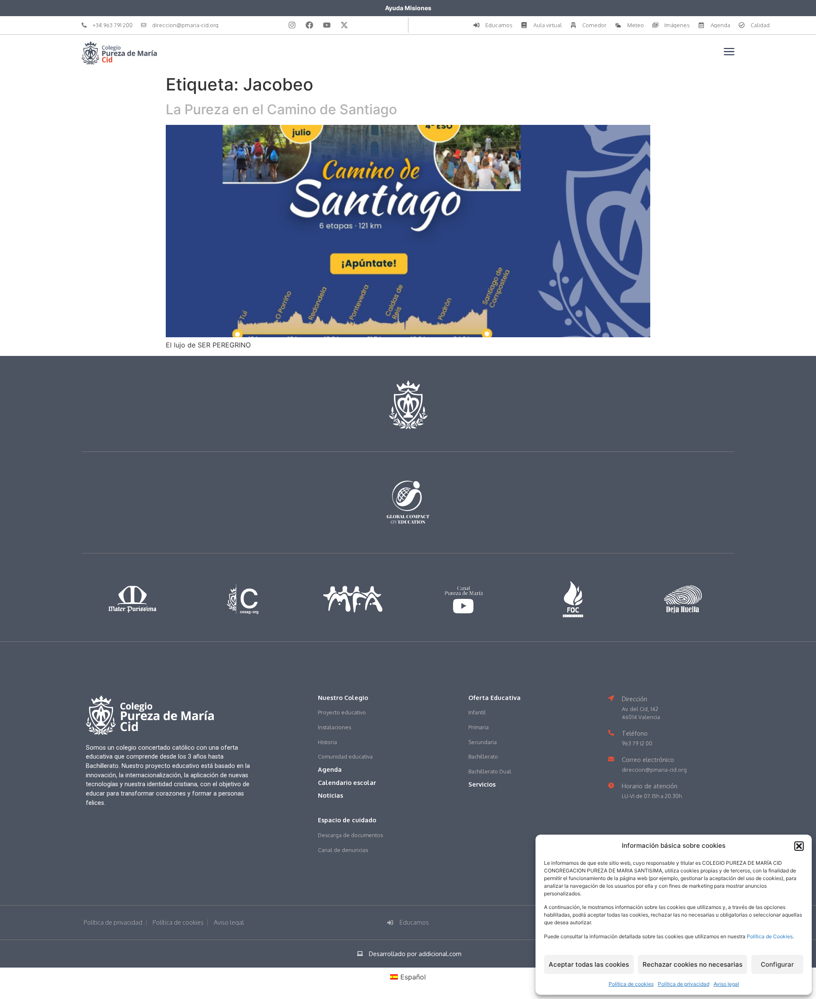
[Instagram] (292, 25)
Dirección (634, 699)
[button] (799, 846)
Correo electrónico (648, 759)
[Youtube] (326, 25)
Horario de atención (649, 786)
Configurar (777, 964)
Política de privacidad (683, 984)
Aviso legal (726, 984)
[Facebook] (309, 25)
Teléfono (635, 733)
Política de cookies (631, 984)
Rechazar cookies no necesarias (692, 964)
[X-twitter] (344, 25)
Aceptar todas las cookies (589, 964)
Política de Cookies (770, 936)
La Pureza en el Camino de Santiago (281, 109)
